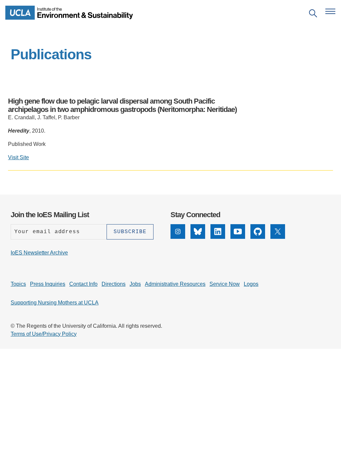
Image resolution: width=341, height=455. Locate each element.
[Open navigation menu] (330, 11)
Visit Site (18, 157)
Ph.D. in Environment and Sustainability (133, 190)
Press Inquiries (47, 284)
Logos (251, 284)
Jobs (135, 284)
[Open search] (313, 14)
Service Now (224, 284)
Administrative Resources (175, 284)
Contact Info (83, 284)
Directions (114, 284)
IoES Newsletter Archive (39, 252)
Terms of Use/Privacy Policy (44, 334)
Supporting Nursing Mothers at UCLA (55, 302)
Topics (18, 284)
